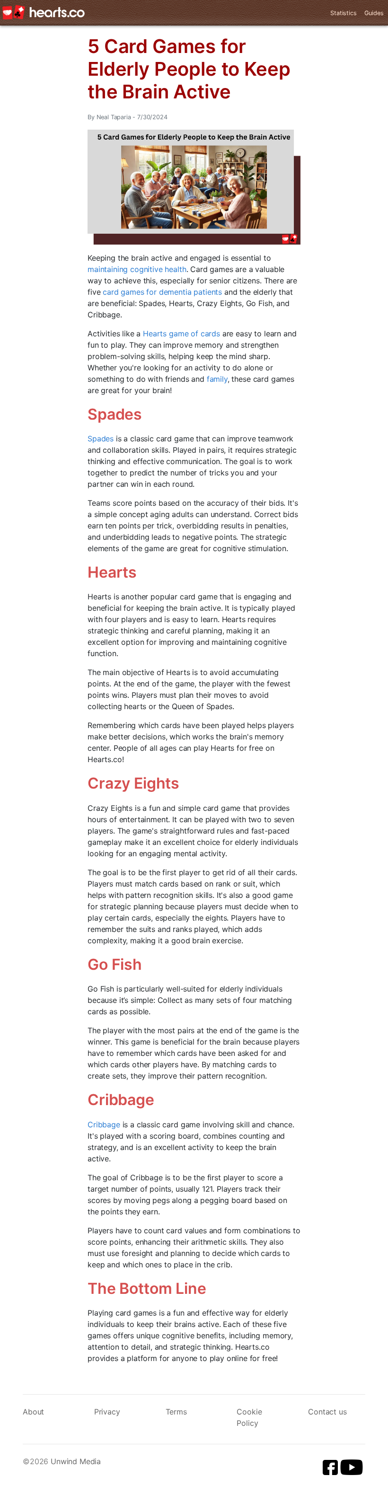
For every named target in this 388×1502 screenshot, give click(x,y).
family (217, 379)
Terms (176, 1411)
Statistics (343, 13)
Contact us (327, 1411)
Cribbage (104, 1124)
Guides (374, 13)
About (33, 1411)
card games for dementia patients (162, 292)
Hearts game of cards (181, 333)
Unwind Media (76, 1461)
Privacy (107, 1411)
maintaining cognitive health (137, 269)
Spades (101, 438)
